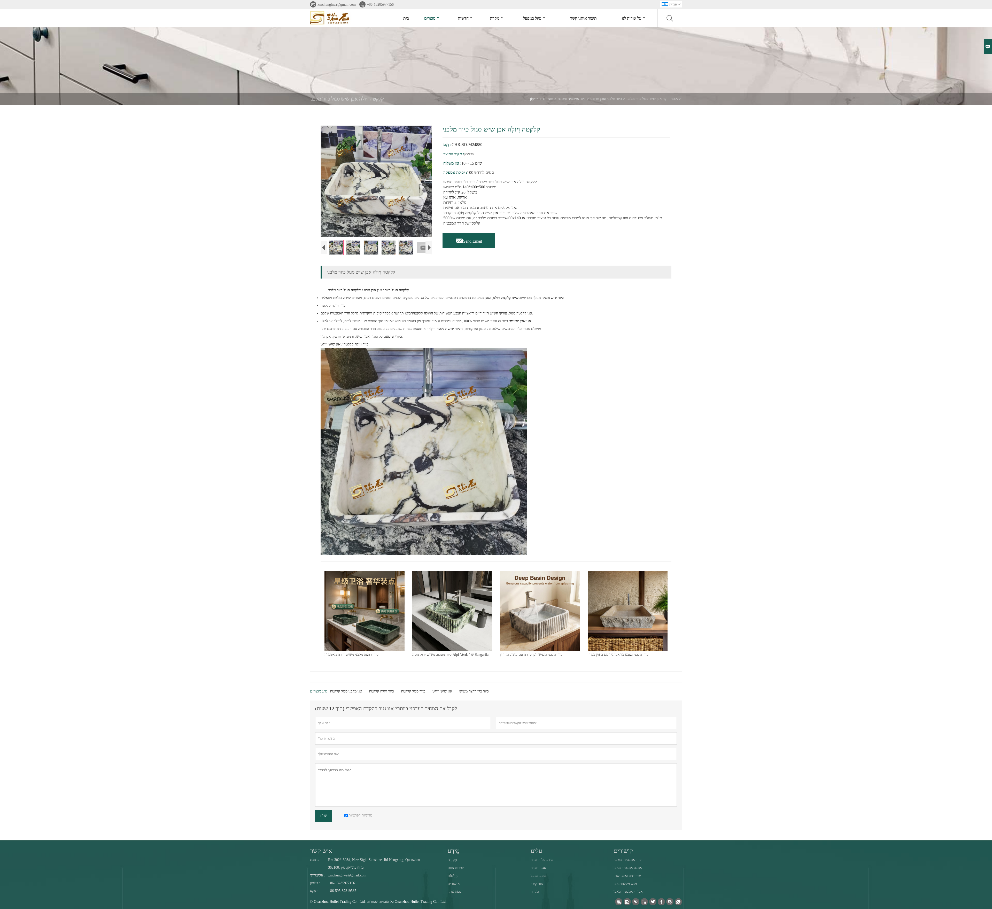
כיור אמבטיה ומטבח (572, 99)
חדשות (463, 18)
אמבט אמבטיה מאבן (628, 868)
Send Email (468, 240)
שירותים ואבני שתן (627, 876)
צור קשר (537, 884)
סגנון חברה (538, 868)
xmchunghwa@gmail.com (336, 4)
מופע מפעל (538, 876)
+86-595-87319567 (342, 891)
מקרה (494, 18)
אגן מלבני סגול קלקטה (346, 691)
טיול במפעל (532, 18)
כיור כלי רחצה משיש (474, 691)
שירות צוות (456, 868)
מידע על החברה (542, 860)
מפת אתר (454, 891)
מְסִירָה (452, 860)
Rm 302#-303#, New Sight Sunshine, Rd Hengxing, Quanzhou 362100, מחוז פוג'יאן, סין (374, 863)
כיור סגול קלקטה (413, 691)
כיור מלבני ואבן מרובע (606, 99)
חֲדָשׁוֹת (453, 876)
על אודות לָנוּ (631, 18)
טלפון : (315, 883)
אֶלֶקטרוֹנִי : (317, 875)
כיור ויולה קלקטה (381, 691)
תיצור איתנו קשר (583, 18)
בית (406, 18)
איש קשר (321, 851)
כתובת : (315, 860)
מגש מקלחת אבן (625, 884)
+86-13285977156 (380, 4)
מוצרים (429, 18)
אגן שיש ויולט (442, 691)
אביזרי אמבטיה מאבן (628, 891)
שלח (323, 816)
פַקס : (314, 891)
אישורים (454, 884)
